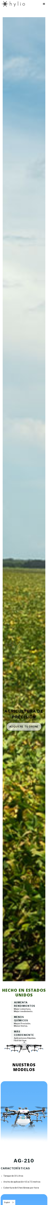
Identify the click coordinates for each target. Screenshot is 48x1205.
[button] (44, 4)
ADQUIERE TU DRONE (24, 726)
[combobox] (9, 1202)
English (7, 1202)
